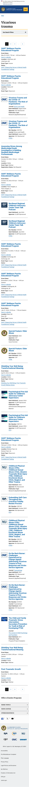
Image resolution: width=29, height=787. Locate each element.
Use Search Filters (8, 32)
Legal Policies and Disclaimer (8, 765)
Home (2, 15)
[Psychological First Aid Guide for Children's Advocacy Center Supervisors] (4, 395)
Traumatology (18, 570)
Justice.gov (4, 780)
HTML (10, 138)
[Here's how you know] (14, 2)
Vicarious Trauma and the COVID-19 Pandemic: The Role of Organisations (18, 101)
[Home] (14, 9)
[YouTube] (13, 719)
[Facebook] (3, 719)
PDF (10, 430)
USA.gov (3, 776)
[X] (8, 719)
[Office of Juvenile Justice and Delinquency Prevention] (6, 741)
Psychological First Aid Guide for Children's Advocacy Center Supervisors (18, 395)
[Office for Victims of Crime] (14, 741)
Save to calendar (6, 57)
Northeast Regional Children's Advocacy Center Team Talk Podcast (17, 206)
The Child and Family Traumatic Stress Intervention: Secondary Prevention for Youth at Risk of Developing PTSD (18, 623)
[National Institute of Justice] (23, 735)
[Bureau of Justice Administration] (6, 735)
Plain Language (5, 758)
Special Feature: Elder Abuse (18, 332)
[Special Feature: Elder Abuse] (4, 333)
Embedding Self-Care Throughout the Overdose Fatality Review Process (18, 500)
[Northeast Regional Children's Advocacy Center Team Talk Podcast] (4, 205)
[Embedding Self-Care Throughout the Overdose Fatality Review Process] (4, 499)
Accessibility (4, 750)
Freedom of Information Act (8, 773)
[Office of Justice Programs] (3, 9)
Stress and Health (19, 106)
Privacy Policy (4, 762)
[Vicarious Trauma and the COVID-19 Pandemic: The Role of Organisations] (4, 99)
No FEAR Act (4, 769)
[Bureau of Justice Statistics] (14, 736)
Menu (25, 9)
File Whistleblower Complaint (8, 754)
